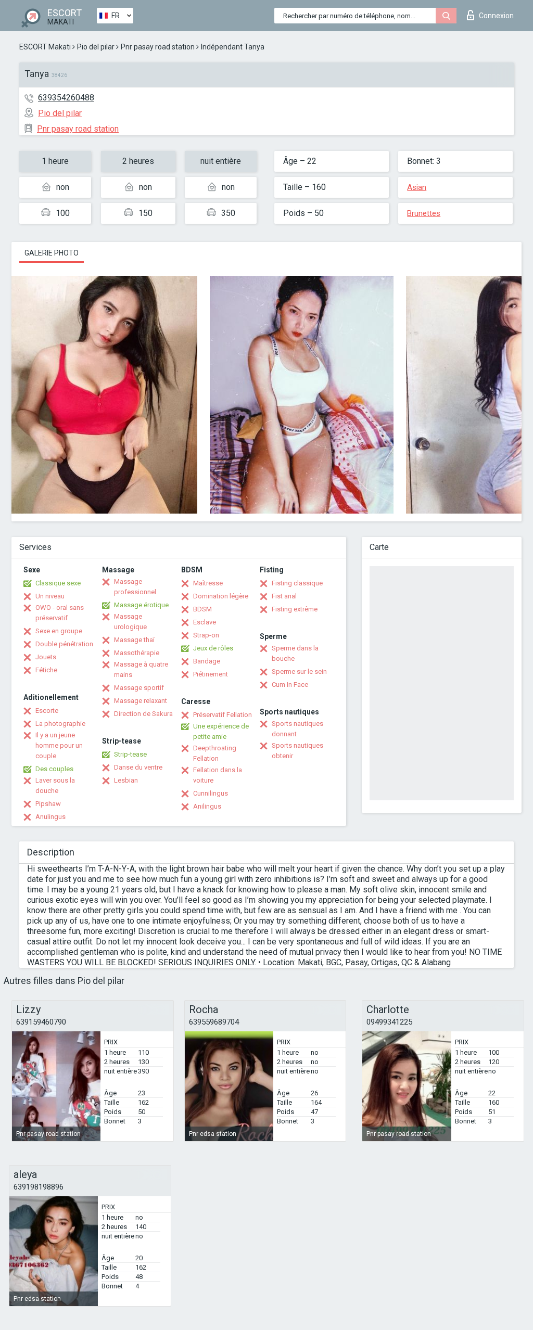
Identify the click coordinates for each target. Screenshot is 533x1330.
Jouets (45, 657)
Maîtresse (208, 583)
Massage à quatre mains (141, 669)
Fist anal (284, 596)
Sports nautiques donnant (297, 729)
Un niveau (50, 596)
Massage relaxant (140, 701)
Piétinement (210, 674)
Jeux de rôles (213, 648)
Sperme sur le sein (299, 671)
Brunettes (423, 213)
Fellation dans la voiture (217, 775)
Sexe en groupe (58, 631)
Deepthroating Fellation (214, 753)
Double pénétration (64, 644)
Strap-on (206, 635)
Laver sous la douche (55, 785)
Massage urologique (130, 621)
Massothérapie (136, 653)
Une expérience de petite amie (221, 731)
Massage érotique (141, 605)
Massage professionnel (135, 587)
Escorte (46, 710)
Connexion (496, 15)
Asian (416, 187)
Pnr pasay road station (158, 47)
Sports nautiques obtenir (297, 750)
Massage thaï (134, 640)
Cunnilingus (210, 793)
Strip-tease (130, 754)
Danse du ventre (138, 767)
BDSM (202, 609)
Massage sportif (139, 688)
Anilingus (207, 806)
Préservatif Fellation (222, 715)
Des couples (54, 769)
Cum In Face (290, 684)
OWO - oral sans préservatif (59, 613)
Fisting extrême (295, 609)
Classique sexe (58, 583)
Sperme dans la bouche (295, 653)
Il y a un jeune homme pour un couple (59, 745)
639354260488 (66, 98)
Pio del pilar (96, 47)
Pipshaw (48, 804)
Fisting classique (297, 583)
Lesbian (126, 780)
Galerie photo (51, 253)
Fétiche (46, 670)
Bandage (206, 661)
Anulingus (50, 817)
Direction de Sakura (143, 714)
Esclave (204, 622)
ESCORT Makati (45, 47)
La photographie (60, 723)
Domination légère (220, 596)
